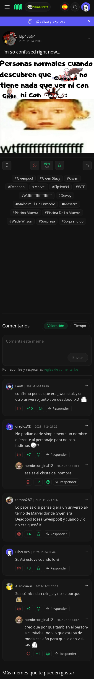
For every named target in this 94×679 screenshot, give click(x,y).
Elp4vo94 (27, 36)
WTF (81, 186)
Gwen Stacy (51, 178)
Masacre (70, 204)
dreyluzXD (23, 426)
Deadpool (18, 186)
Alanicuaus (23, 586)
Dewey (66, 195)
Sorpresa (48, 221)
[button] (75, 6)
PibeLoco (22, 551)
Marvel (39, 186)
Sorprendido (74, 221)
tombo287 (23, 499)
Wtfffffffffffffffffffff (38, 195)
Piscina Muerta (26, 212)
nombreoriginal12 (39, 465)
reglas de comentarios (61, 369)
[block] (88, 38)
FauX (19, 386)
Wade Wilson (22, 221)
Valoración (55, 325)
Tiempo (80, 325)
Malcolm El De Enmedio (36, 204)
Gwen (73, 178)
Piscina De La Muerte (63, 212)
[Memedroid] (18, 7)
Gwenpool (25, 178)
